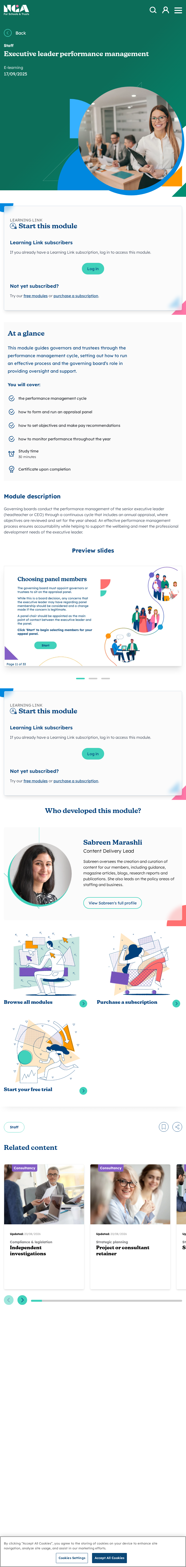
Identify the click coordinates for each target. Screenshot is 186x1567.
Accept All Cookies (109, 1558)
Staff (14, 1127)
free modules (35, 295)
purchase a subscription (76, 295)
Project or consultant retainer (122, 1251)
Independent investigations (28, 1251)
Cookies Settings (72, 1558)
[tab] (80, 678)
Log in (93, 268)
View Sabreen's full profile (113, 903)
